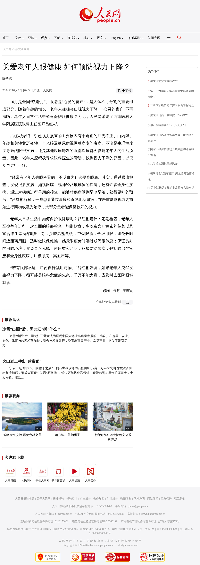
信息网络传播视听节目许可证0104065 (29, 529)
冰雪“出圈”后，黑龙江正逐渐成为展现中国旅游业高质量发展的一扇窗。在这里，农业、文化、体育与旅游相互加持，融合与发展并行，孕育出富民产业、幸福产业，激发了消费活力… (66, 340)
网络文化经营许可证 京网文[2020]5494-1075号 (82, 529)
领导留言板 (58, 480)
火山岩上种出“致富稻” (21, 361)
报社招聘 (58, 498)
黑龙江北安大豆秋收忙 (164, 81)
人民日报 (10, 480)
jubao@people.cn (138, 506)
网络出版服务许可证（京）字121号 (133, 529)
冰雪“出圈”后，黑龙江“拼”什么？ (31, 329)
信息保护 (166, 498)
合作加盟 (98, 498)
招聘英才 (71, 498)
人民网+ (26, 480)
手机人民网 (42, 480)
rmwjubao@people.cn (153, 513)
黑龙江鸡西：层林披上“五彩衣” (169, 115)
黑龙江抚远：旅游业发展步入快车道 (172, 187)
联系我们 (179, 498)
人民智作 (90, 480)
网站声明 (139, 498)
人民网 (7, 49)
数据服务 (125, 498)
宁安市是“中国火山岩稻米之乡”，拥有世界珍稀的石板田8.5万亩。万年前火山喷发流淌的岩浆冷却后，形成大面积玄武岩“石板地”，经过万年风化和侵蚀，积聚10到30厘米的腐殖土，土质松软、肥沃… (67, 372)
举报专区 (154, 38)
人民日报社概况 (24, 498)
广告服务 (85, 498)
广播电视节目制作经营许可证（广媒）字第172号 (150, 521)
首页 (5, 38)
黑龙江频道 (22, 49)
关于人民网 (43, 498)
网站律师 (152, 498)
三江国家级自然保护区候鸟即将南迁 (172, 105)
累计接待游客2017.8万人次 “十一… (171, 125)
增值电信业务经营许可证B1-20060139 (94, 521)
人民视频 (74, 480)
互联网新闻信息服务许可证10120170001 (44, 521)
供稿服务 (112, 498)
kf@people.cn (64, 513)
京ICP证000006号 (167, 529)
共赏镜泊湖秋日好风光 (164, 163)
